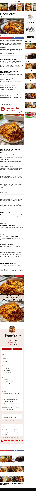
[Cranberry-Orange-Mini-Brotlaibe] (20, 7)
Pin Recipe (7, 348)
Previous (0, 7)
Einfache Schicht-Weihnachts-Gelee (28, 119)
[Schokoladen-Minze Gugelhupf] (12, 7)
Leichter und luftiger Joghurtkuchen (4, 484)
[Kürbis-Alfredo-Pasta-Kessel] (4, 7)
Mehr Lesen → (30, 37)
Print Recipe (18, 348)
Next (35, 7)
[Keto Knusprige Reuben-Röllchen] (28, 7)
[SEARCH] (35, 1)
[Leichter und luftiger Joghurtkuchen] (6, 479)
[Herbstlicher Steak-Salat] (18, 479)
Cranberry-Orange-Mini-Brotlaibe (19, 9)
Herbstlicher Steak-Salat (17, 483)
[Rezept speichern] (19, 115)
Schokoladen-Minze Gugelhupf (16, 463)
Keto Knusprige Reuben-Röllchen (27, 9)
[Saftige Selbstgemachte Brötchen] (30, 105)
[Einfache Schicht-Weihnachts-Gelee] (30, 115)
